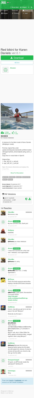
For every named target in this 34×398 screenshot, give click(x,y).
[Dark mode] (28, 7)
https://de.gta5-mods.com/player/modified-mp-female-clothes (18, 298)
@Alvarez (11, 241)
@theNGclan (12, 323)
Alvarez (13, 68)
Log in (11, 380)
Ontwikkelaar (17, 221)
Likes (16, 133)
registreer (18, 380)
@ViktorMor (11, 270)
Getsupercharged (13, 360)
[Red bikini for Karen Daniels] (17, 116)
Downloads (7, 133)
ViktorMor (11, 212)
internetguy (11, 371)
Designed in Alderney (7, 391)
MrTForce (11, 279)
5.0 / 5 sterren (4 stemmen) (7, 137)
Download (18, 57)
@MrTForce (11, 292)
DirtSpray (11, 230)
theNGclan (11, 307)
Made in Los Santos (7, 393)
